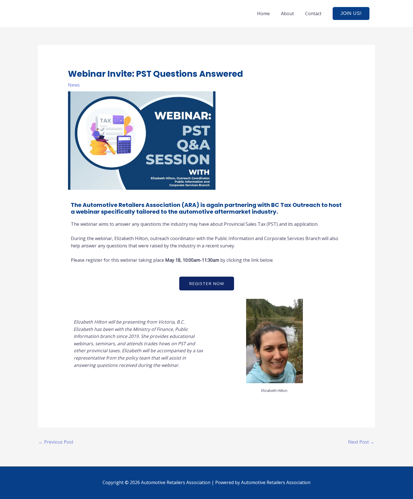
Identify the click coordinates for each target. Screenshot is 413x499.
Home (263, 13)
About (287, 13)
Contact (313, 13)
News (74, 85)
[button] (351, 13)
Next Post (361, 442)
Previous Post (55, 442)
